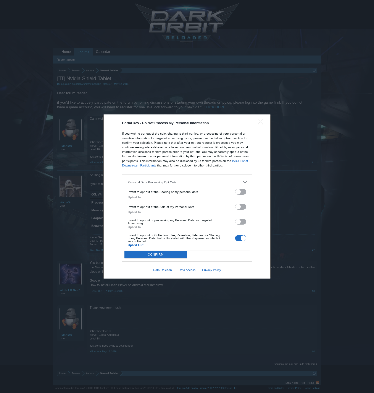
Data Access (187, 270)
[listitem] (187, 182)
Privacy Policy (211, 270)
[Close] (262, 123)
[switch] (240, 192)
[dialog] (187, 196)
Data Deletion (162, 270)
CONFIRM (156, 254)
